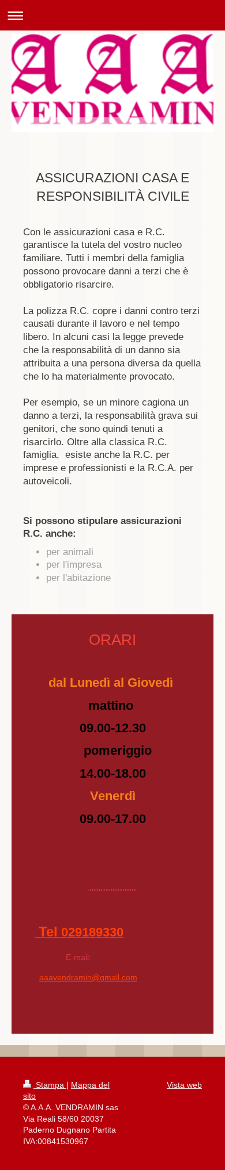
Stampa (49, 1084)
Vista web (184, 1084)
